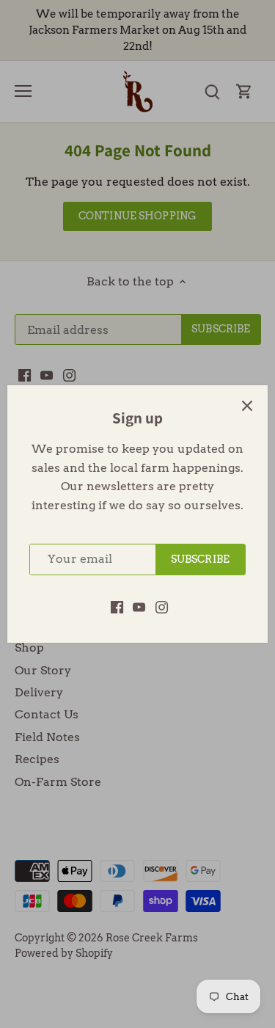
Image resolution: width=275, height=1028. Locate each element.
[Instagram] (161, 607)
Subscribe (200, 559)
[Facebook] (117, 607)
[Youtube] (139, 607)
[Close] (247, 406)
